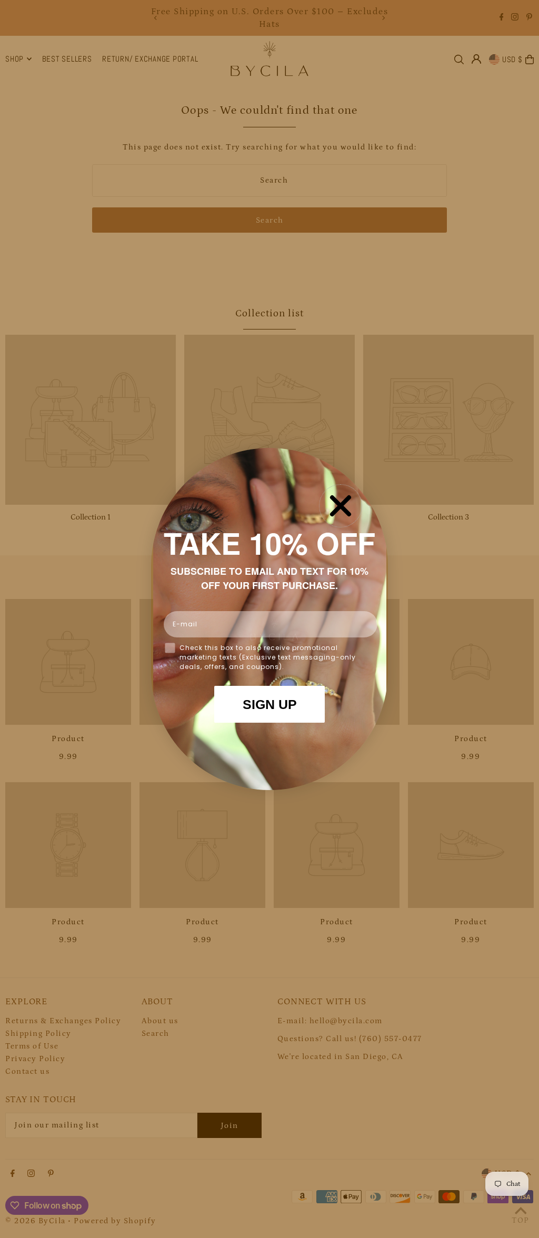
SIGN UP (270, 704)
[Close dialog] (341, 506)
